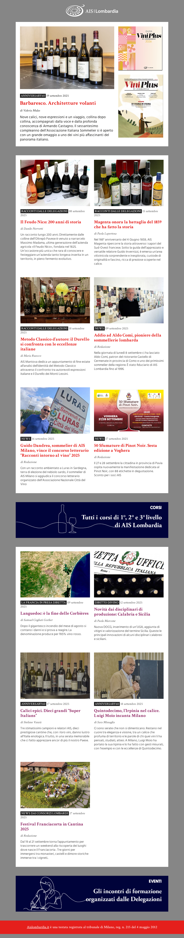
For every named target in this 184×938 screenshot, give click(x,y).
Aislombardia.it (38, 927)
